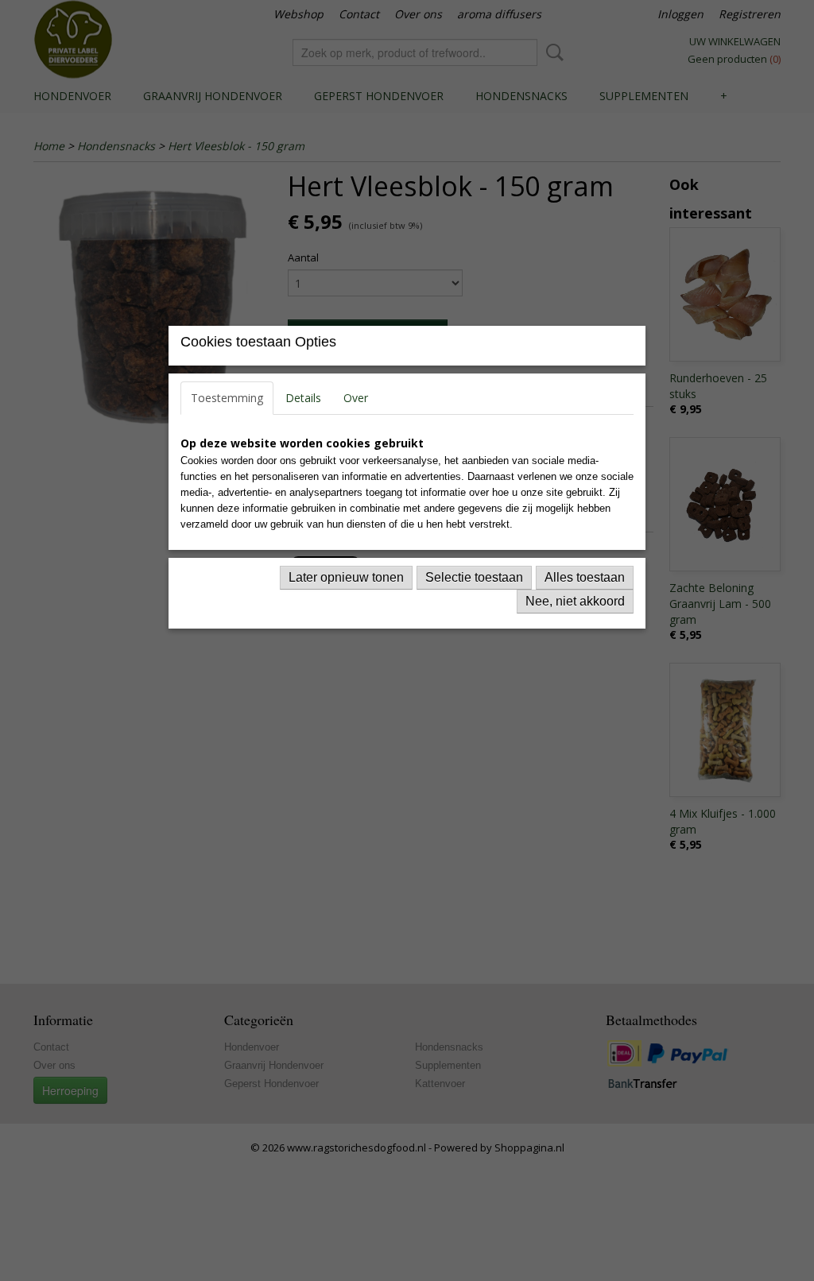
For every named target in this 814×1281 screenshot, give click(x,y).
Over (355, 397)
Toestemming (227, 397)
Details (303, 397)
